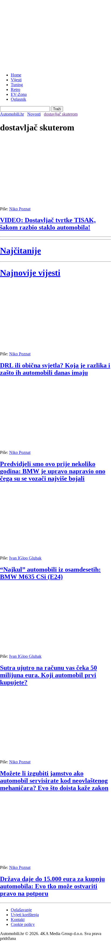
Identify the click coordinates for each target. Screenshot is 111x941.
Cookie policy (23, 924)
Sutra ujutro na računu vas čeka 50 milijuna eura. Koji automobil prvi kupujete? (48, 675)
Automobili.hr (12, 114)
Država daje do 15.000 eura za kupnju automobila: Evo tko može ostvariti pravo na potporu (52, 886)
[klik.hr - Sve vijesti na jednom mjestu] (13, 65)
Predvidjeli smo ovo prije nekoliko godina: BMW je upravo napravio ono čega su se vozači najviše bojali (52, 471)
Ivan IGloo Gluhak (25, 558)
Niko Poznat (19, 209)
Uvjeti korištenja (25, 914)
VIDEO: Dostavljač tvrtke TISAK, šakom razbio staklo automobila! (48, 224)
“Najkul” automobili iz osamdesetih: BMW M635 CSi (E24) (50, 573)
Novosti (34, 114)
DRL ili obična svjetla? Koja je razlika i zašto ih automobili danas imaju (55, 369)
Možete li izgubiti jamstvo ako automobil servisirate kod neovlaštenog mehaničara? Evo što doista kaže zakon (54, 780)
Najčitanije (20, 250)
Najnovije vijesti (30, 273)
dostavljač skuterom (61, 114)
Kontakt (18, 919)
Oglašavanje (21, 910)
